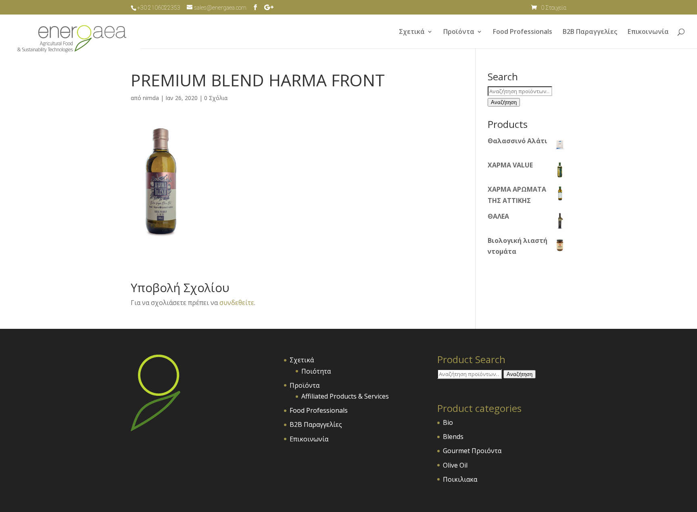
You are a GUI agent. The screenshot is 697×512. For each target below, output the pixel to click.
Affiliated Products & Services (345, 396)
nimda (151, 98)
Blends (453, 436)
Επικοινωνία (648, 32)
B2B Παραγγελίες (590, 32)
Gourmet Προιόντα (472, 450)
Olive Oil (455, 465)
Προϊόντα (458, 32)
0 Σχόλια (215, 98)
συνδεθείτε (236, 302)
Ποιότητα (316, 371)
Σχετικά (412, 32)
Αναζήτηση (504, 102)
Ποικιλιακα (460, 479)
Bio (448, 422)
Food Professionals (522, 32)
